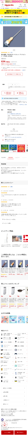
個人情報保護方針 (4, 429)
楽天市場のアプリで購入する (14, 74)
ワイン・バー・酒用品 (15, 8)
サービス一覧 (4, 427)
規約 (26, 104)
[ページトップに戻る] (26, 430)
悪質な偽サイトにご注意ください (8, 415)
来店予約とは (21, 104)
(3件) (11, 52)
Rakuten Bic (9, 5)
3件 (11, 186)
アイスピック (24, 8)
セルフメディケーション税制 (7, 413)
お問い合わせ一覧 (10, 427)
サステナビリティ (18, 427)
